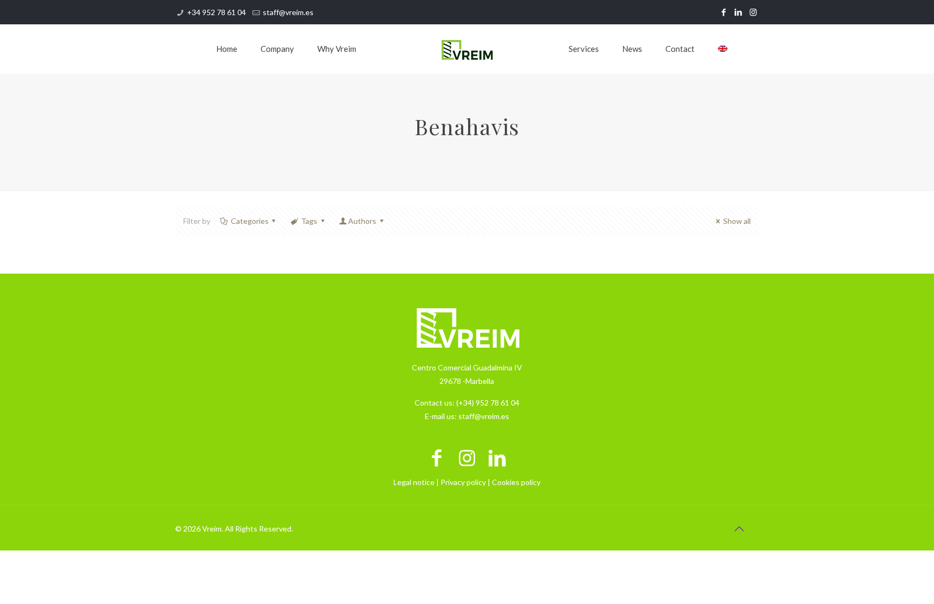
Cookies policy (516, 482)
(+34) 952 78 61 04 (487, 402)
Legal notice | (417, 482)
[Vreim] (467, 48)
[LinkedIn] (738, 12)
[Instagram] (753, 12)
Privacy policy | (466, 482)
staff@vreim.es (288, 12)
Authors (362, 220)
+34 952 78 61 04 (216, 12)
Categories (250, 220)
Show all (737, 220)
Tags (309, 220)
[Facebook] (724, 12)
